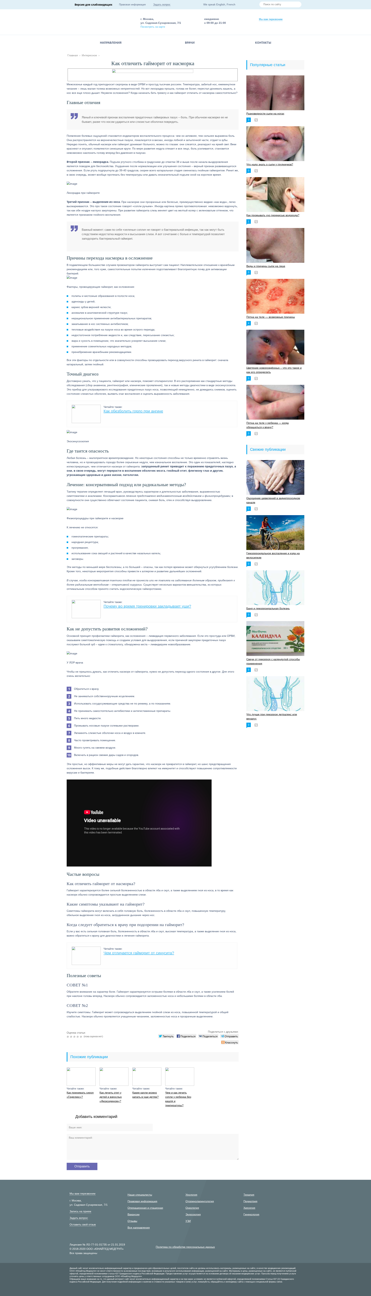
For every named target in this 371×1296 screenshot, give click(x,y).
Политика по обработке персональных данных (185, 1246)
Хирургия (249, 1207)
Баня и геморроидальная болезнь (268, 608)
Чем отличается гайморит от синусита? (139, 953)
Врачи (190, 42)
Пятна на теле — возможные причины (270, 316)
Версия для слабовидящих (93, 4)
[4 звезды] (78, 1037)
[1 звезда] (68, 1037)
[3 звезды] (75, 1037)
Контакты (263, 42)
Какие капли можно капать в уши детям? (145, 1094)
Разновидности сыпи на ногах (265, 113)
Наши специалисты (140, 1194)
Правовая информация (132, 4)
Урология (191, 1194)
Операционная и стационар (145, 1207)
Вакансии (134, 1214)
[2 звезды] (71, 1037)
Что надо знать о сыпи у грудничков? (269, 164)
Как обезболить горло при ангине (133, 411)
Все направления (139, 1227)
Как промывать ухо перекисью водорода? (272, 215)
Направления (111, 42)
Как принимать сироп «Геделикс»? (80, 1094)
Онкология (192, 1207)
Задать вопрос (161, 4)
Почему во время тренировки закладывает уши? (147, 606)
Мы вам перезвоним (271, 19)
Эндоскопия (193, 1214)
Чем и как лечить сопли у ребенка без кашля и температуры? (178, 1099)
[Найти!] (297, 5)
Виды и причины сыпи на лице (265, 266)
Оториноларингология (200, 1201)
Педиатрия (250, 1201)
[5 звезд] (81, 1037)
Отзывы (132, 1221)
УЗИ (188, 1221)
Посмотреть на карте (152, 26)
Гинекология (251, 1214)
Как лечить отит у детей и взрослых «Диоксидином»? (111, 1097)
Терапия (248, 1194)
